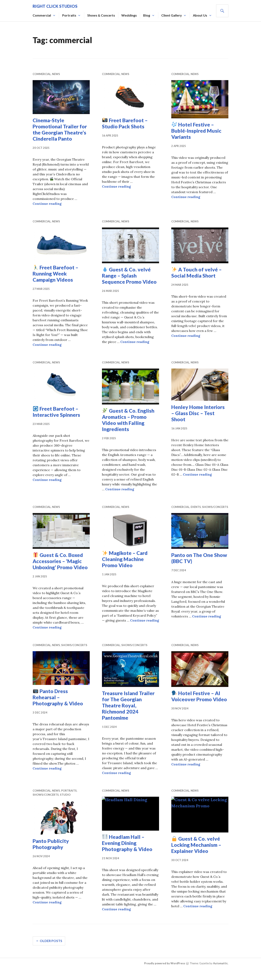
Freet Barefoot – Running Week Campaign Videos (55, 273)
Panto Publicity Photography (51, 844)
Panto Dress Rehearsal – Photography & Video (58, 697)
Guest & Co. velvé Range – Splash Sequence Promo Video (129, 275)
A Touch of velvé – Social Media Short (196, 272)
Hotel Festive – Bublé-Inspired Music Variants (196, 130)
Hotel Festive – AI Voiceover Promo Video (199, 696)
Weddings (129, 15)
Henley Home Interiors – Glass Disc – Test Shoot (198, 413)
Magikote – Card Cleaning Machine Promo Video (125, 559)
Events (196, 507)
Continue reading (47, 204)
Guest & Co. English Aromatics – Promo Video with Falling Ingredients (128, 420)
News (56, 74)
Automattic (220, 963)
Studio (65, 794)
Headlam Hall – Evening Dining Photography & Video (127, 843)
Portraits (69, 15)
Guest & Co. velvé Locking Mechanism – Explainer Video (196, 845)
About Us (200, 15)
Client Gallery (171, 15)
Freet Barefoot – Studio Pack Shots (125, 123)
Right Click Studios (55, 6)
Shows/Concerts (215, 507)
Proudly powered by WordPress (164, 963)
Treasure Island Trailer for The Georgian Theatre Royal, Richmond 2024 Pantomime (128, 705)
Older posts (51, 941)
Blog (146, 15)
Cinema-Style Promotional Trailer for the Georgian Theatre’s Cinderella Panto (60, 129)
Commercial (42, 15)
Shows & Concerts (101, 15)
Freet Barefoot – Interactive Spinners (56, 412)
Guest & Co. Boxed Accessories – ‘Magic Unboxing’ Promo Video (60, 561)
